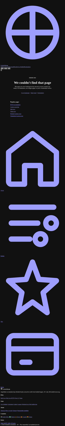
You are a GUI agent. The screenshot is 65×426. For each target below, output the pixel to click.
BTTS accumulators (15, 104)
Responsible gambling (23, 410)
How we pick (9, 410)
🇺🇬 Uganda (24, 417)
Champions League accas (16, 116)
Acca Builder (21, 67)
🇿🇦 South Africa (5, 417)
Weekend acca (25, 404)
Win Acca (8, 398)
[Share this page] (1, 70)
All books (13, 423)
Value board (11, 67)
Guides (15, 404)
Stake (2, 423)
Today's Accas (4, 67)
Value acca (13, 111)
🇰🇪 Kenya (17, 417)
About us (3, 410)
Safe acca (12, 109)
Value (21, 398)
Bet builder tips (33, 404)
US (9, 68)
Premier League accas (15, 113)
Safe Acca (3, 398)
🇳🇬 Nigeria (12, 417)
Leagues (19, 404)
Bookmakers (27, 67)
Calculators (10, 404)
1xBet (8, 423)
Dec (2, 68)
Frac (6, 68)
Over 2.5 (17, 398)
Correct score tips (14, 107)
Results (16, 67)
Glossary (15, 410)
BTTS (12, 398)
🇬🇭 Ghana (29, 417)
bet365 (5, 423)
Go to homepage (25, 93)
